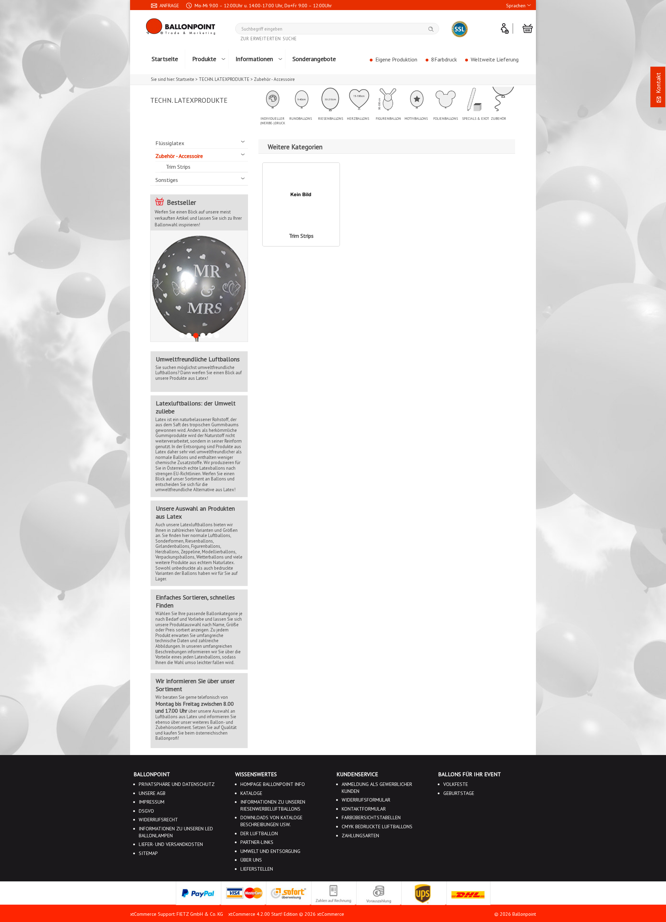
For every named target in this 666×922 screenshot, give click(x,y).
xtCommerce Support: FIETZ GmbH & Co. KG (176, 914)
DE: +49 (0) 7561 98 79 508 (188, 17)
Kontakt (658, 84)
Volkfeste (455, 784)
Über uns (251, 860)
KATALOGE (251, 793)
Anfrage (168, 5)
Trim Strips (178, 166)
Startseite (165, 59)
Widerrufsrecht (158, 819)
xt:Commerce (330, 914)
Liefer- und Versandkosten (171, 844)
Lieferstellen (256, 869)
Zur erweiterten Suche (268, 39)
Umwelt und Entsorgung (270, 851)
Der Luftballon (259, 833)
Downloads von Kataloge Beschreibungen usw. (271, 821)
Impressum (151, 802)
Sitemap (148, 853)
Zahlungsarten (360, 835)
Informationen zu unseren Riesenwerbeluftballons (272, 805)
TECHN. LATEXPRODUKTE (189, 100)
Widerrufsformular (366, 800)
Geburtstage (458, 793)
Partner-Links (256, 842)
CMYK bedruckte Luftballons (377, 826)
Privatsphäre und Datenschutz (177, 784)
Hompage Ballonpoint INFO (272, 784)
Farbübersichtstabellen (371, 817)
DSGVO (146, 811)
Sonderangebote (314, 59)
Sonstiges (166, 179)
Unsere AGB (152, 793)
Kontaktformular (364, 809)
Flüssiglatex (169, 143)
